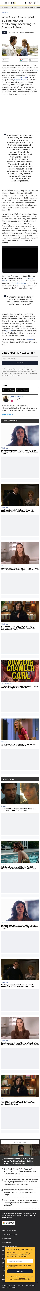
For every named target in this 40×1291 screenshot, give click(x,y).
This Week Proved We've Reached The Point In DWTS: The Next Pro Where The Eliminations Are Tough (20, 1171)
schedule (29, 339)
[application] (20, 258)
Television (5, 12)
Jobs (3, 1263)
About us (5, 1255)
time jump (23, 77)
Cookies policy (6, 1242)
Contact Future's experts (9, 1234)
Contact (4, 1267)
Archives (5, 1271)
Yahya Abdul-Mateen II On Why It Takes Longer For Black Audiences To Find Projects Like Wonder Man (19, 1161)
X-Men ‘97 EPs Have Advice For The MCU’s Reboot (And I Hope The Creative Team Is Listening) (21, 1202)
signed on (9, 331)
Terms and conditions (9, 1230)
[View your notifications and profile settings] (25, 3)
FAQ (3, 1259)
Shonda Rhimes (20, 80)
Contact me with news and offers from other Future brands (20, 1266)
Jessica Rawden (14, 32)
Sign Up (20, 1271)
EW (29, 191)
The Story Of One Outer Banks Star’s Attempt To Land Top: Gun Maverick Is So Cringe (20, 1192)
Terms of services (24, 368)
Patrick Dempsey (19, 283)
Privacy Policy (22, 1278)
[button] (2, 3)
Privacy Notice (26, 370)
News (4, 32)
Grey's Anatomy (8, 390)
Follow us (24, 60)
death (35, 70)
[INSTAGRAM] (12, 401)
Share (6, 60)
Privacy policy (6, 1238)
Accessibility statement (9, 1247)
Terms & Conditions (14, 1279)
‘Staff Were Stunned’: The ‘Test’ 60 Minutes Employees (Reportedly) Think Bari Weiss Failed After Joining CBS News (21, 1182)
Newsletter (34, 60)
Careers (4, 1251)
